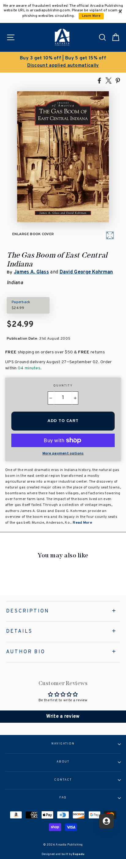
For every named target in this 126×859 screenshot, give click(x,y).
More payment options (63, 453)
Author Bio (25, 652)
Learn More (91, 16)
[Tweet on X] (109, 80)
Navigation (62, 744)
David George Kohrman (86, 272)
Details (19, 631)
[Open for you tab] (106, 821)
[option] (63, 62)
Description (27, 611)
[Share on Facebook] (99, 80)
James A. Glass (31, 272)
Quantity (62, 386)
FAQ (63, 798)
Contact (63, 780)
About (63, 762)
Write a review (63, 717)
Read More (82, 522)
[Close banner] (120, 11)
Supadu (78, 854)
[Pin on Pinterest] (118, 80)
